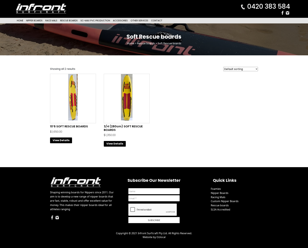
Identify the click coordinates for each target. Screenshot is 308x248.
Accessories (120, 20)
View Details (61, 140)
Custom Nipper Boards (225, 201)
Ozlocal (161, 237)
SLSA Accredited (220, 209)
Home (20, 20)
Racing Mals (218, 197)
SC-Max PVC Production (95, 20)
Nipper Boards (34, 20)
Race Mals (51, 20)
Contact (156, 20)
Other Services (139, 20)
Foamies (216, 189)
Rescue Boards (69, 20)
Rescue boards (146, 43)
